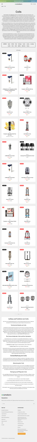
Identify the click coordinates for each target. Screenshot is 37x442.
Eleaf (16, 43)
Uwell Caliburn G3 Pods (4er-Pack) (27, 177)
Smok (13, 45)
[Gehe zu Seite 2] (21, 314)
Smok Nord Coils (10, 307)
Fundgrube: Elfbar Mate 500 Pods (27, 89)
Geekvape (20, 43)
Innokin (24, 43)
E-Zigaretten (12, 14)
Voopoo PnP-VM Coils (9, 199)
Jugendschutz (4, 413)
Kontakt (3, 424)
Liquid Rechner (20, 425)
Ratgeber (19, 410)
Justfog (27, 43)
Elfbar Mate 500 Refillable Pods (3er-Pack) (10, 285)
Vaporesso (23, 45)
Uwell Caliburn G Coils (27, 133)
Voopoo (28, 45)
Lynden (9, 45)
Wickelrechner (20, 421)
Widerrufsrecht (4, 421)
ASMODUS (5, 43)
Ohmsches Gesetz (21, 423)
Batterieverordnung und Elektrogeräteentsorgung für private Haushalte (23, 430)
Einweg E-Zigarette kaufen (22, 413)
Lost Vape (32, 43)
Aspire (9, 43)
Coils (5, 6)
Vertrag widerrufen (21, 433)
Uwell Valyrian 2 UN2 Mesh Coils (27, 285)
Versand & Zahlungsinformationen (7, 411)
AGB (2, 422)
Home (2, 6)
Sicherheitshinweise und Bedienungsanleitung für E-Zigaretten (22, 418)
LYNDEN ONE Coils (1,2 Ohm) (10, 155)
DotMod (12, 43)
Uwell (16, 45)
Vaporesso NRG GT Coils (27, 112)
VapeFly (19, 45)
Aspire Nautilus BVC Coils (9, 263)
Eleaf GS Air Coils (10, 112)
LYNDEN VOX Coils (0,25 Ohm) (10, 67)
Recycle (19, 427)
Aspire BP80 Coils (27, 221)
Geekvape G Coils (27, 199)
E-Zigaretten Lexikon (21, 411)
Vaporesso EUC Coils (27, 263)
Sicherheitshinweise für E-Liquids (23, 415)
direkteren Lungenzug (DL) (22, 332)
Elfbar (27, 87)
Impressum (3, 419)
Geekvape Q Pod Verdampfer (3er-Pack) (27, 155)
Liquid (12, 17)
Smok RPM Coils (27, 242)
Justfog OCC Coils (27, 67)
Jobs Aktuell (4, 415)
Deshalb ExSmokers (5, 410)
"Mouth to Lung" (12, 29)
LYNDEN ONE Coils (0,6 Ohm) (10, 177)
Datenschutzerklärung (5, 417)
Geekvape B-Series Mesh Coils (10, 242)
